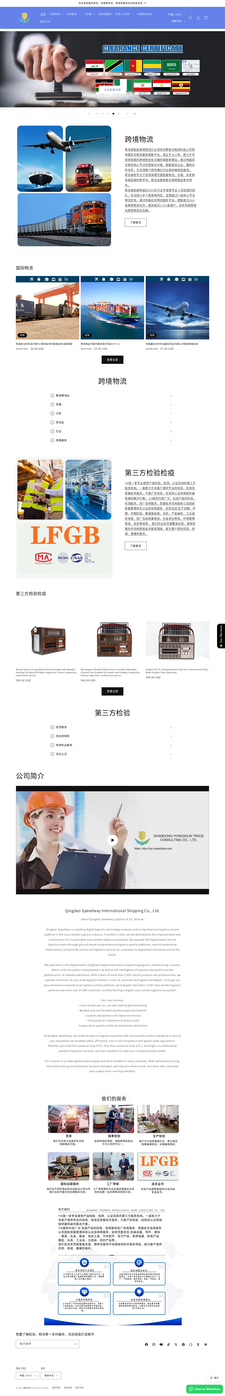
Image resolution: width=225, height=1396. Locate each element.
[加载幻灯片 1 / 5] (97, 113)
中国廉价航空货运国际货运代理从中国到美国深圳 (172, 344)
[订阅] (75, 1344)
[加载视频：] (112, 840)
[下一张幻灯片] (127, 114)
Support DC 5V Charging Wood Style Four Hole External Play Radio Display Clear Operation (177, 671)
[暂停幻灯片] (136, 114)
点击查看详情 (112, 89)
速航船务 (27, 1388)
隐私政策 (56, 1388)
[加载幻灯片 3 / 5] (108, 113)
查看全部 (112, 359)
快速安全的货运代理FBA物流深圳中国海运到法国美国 (44, 344)
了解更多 (135, 222)
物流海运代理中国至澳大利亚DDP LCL (100, 344)
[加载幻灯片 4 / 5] (113, 113)
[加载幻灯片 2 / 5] (102, 113)
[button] (56, 14)
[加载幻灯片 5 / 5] (118, 113)
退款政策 (68, 1388)
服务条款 (80, 1388)
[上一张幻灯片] (89, 114)
